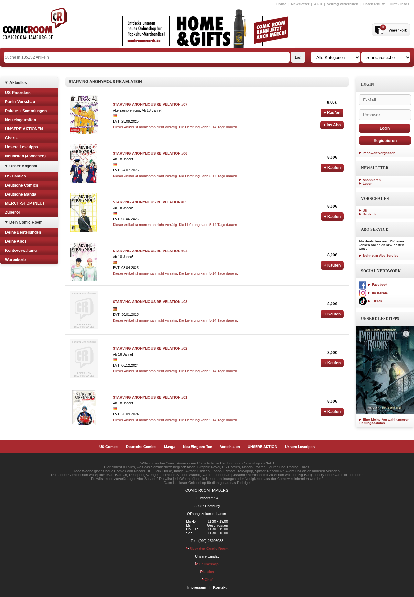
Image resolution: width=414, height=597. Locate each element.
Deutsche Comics (21, 185)
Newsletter (300, 4)
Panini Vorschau (20, 102)
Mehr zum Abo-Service (380, 255)
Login (385, 128)
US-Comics (108, 447)
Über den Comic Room (209, 548)
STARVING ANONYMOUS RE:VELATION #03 (150, 302)
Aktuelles (18, 82)
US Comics (15, 176)
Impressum (196, 587)
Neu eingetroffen (20, 120)
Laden (208, 572)
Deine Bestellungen (23, 232)
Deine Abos (16, 241)
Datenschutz (374, 4)
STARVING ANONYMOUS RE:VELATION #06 (150, 153)
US (365, 210)
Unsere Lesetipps (21, 147)
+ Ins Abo (332, 125)
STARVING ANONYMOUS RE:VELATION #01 (150, 397)
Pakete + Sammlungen (26, 111)
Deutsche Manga (20, 194)
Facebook (379, 284)
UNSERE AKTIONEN (24, 129)
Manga (169, 447)
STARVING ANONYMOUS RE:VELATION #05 (150, 202)
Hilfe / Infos (399, 4)
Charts (11, 138)
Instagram (379, 292)
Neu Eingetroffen (197, 447)
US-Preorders (18, 93)
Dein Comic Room (26, 222)
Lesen (367, 183)
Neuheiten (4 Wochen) (25, 156)
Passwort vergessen (379, 153)
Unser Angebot (23, 166)
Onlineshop (209, 564)
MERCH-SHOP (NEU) (24, 203)
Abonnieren (372, 180)
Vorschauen (230, 447)
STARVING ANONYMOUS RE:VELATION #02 (150, 348)
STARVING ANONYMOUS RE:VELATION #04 (150, 251)
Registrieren (385, 140)
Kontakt (220, 587)
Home (281, 4)
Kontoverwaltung (21, 250)
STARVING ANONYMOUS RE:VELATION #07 (150, 104)
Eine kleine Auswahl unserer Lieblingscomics (384, 421)
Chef (209, 579)
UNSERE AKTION (262, 447)
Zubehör (12, 212)
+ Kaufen (332, 113)
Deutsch (369, 214)
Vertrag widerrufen (342, 4)
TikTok (376, 301)
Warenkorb (15, 259)
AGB (318, 4)
